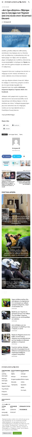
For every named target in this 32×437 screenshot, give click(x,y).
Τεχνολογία (5, 389)
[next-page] (5, 292)
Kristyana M (7, 22)
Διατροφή (4, 412)
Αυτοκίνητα (24, 376)
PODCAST (13, 412)
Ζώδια (22, 382)
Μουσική (13, 382)
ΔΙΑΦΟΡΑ (13, 409)
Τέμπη (20, 134)
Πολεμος (23, 409)
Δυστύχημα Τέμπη (13, 134)
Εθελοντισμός (25, 379)
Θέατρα (13, 376)
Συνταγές (23, 390)
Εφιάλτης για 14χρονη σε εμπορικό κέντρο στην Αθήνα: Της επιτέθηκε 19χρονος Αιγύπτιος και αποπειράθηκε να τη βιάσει (16, 284)
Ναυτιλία (4, 383)
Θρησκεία (23, 385)
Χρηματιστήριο (6, 386)
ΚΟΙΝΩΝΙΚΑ (25, 370)
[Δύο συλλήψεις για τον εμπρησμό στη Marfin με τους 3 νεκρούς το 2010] (6, 327)
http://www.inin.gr (16, 150)
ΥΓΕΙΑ (4, 406)
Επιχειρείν (5, 394)
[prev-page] (3, 292)
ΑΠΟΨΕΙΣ (13, 406)
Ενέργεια (4, 391)
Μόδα (22, 387)
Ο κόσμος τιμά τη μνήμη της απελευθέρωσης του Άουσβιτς (23, 183)
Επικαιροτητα (15, 213)
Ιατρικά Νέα (5, 415)
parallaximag (9, 114)
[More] (24, 156)
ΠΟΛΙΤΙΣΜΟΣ (16, 370)
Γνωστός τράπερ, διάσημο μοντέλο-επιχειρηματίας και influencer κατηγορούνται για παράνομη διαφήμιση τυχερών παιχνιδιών (21, 350)
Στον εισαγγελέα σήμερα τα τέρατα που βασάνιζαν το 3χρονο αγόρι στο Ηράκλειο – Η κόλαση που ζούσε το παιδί (8, 183)
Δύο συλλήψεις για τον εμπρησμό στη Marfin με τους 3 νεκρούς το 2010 (21, 326)
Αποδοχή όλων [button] (17, 433)
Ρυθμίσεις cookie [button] (7, 433)
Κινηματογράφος (16, 379)
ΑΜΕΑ (3, 409)
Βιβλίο (13, 374)
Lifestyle (23, 374)
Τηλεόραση (14, 385)
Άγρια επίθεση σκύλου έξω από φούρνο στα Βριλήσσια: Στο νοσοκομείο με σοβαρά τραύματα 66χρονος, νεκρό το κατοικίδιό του (16, 252)
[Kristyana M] (16, 141)
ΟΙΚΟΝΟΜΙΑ (6, 370)
